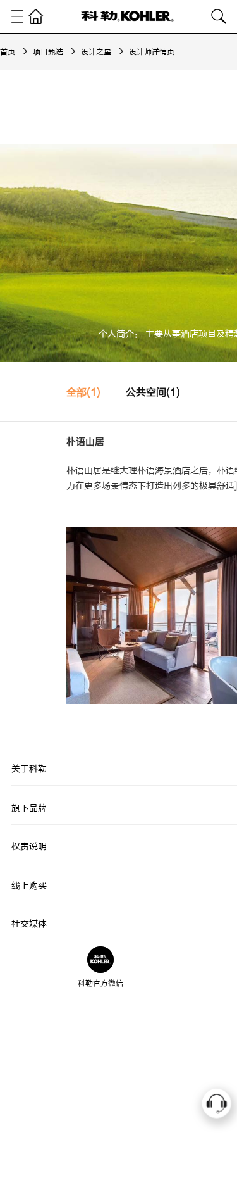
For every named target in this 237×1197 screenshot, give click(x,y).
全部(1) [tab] (83, 392)
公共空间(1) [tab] (153, 392)
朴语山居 (85, 442)
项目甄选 (48, 51)
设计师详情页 (151, 51)
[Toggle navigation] (17, 16)
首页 (7, 51)
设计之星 (96, 51)
